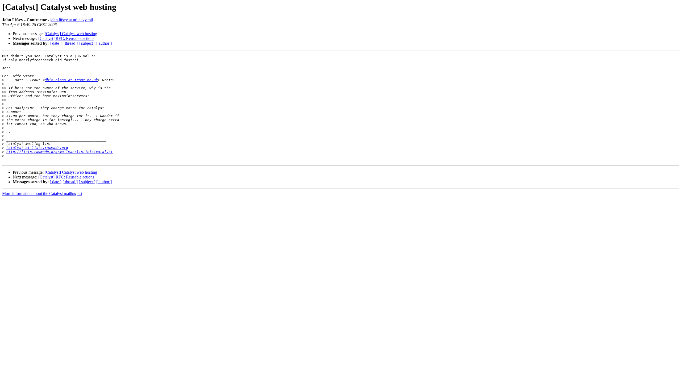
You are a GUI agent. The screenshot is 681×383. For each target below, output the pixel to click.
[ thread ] (70, 43)
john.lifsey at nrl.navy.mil (71, 20)
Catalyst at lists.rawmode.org (37, 148)
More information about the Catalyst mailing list (42, 193)
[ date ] (55, 43)
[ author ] (104, 43)
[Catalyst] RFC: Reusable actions (66, 38)
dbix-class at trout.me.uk (71, 80)
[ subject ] (87, 43)
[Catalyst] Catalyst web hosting (71, 33)
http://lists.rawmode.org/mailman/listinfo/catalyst (59, 152)
